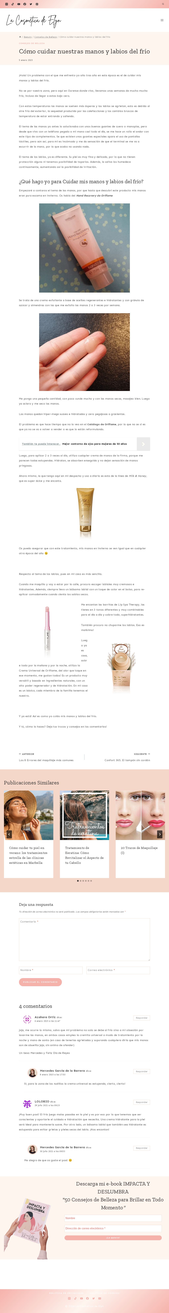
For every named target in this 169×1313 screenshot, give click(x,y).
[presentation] (28, 815)
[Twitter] (31, 4)
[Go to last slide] (9, 834)
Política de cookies (105, 1293)
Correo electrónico (101, 969)
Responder (142, 1017)
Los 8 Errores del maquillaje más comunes (46, 757)
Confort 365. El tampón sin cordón (127, 757)
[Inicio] (20, 37)
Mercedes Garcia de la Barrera (62, 1071)
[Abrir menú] (162, 20)
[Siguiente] (159, 834)
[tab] (78, 881)
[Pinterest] (37, 4)
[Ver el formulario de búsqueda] (163, 4)
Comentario (29, 921)
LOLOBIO (42, 1101)
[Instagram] (6, 4)
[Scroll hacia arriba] (161, 1300)
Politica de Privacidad (66, 1293)
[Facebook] (24, 4)
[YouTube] (18, 4)
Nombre (26, 969)
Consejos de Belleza (32, 43)
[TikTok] (12, 4)
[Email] (99, 1298)
